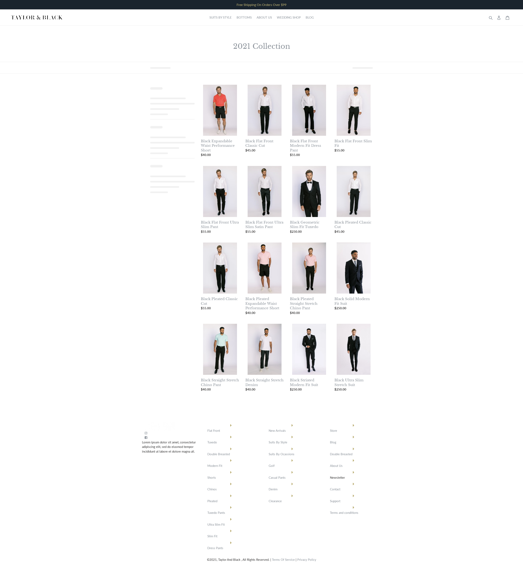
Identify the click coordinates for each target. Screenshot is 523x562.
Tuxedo (212, 442)
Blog (333, 442)
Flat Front (213, 430)
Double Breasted (218, 454)
